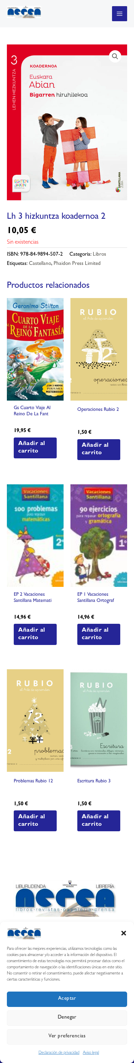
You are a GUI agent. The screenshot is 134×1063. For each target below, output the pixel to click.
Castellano (40, 264)
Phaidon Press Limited (77, 264)
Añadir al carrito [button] (31, 447)
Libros (99, 254)
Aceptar (67, 998)
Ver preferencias (67, 1036)
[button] (123, 933)
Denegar (67, 1017)
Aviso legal (91, 1053)
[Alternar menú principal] (119, 13)
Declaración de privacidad (58, 1053)
